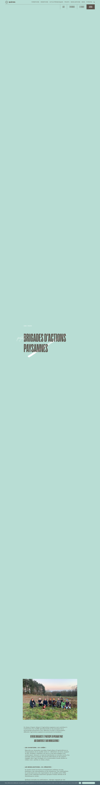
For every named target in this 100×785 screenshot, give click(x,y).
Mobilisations (75, 2)
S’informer (72, 6)
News (83, 2)
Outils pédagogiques (56, 2)
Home (25, 325)
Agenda (90, 6)
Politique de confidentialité (88, 782)
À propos (89, 2)
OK (80, 782)
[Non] (98, 783)
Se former (81, 6)
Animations (44, 2)
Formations (35, 2)
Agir (64, 6)
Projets (66, 2)
